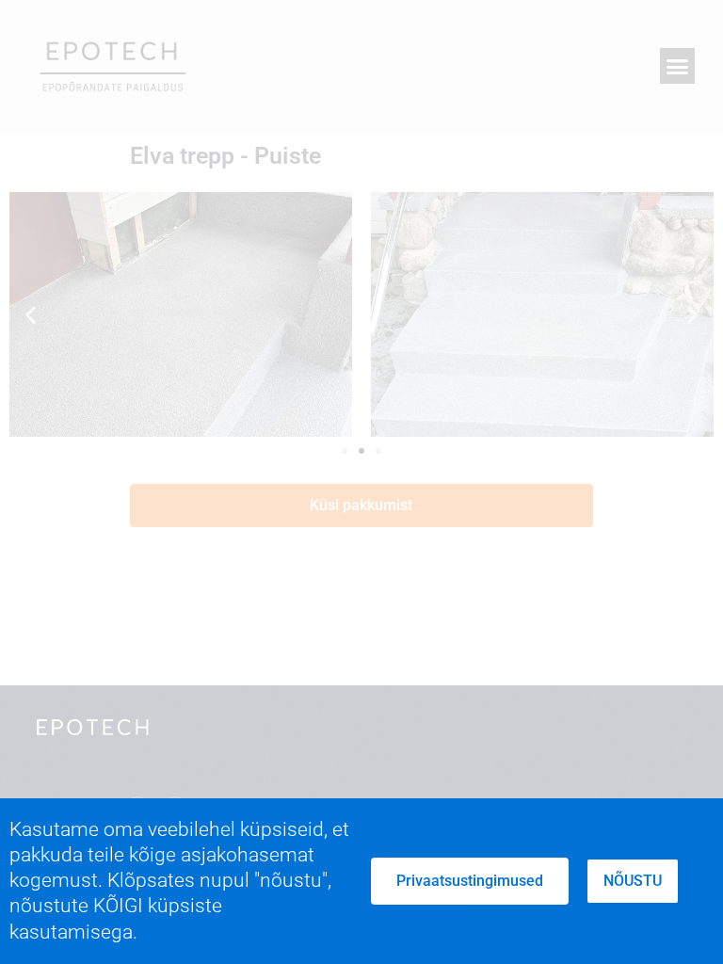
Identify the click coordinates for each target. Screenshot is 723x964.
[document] (361, 482)
